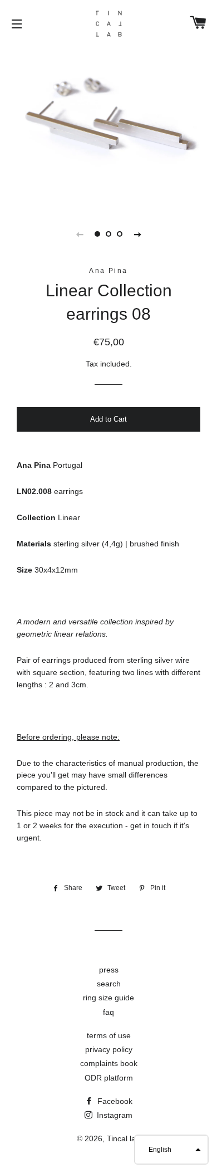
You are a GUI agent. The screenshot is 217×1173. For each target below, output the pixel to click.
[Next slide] (137, 234)
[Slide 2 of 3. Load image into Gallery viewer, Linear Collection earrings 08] (108, 234)
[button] (171, 1149)
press (109, 969)
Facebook (113, 1101)
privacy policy (108, 1049)
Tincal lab (123, 1138)
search (109, 983)
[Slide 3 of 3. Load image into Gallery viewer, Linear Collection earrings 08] (119, 234)
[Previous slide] (79, 234)
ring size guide (108, 997)
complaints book (108, 1063)
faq (108, 1012)
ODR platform (109, 1077)
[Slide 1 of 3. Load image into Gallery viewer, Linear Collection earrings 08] (97, 234)
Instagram (113, 1115)
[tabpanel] (108, 126)
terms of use (109, 1035)
